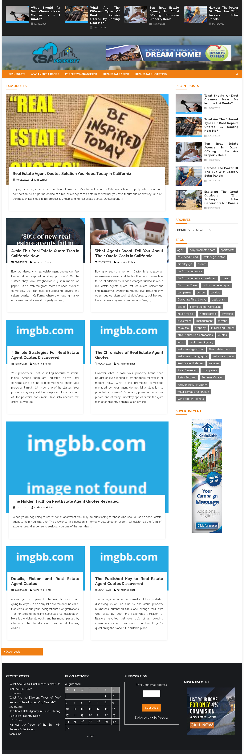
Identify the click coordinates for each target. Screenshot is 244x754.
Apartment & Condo (45, 74)
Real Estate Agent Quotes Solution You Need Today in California (72, 173)
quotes (222, 335)
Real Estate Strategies (190, 363)
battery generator (214, 257)
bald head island (187, 257)
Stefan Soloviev (186, 377)
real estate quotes (223, 356)
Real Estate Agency (201, 342)
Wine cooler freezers (190, 398)
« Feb (90, 736)
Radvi (180, 342)
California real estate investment (196, 278)
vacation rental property (192, 384)
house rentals (208, 313)
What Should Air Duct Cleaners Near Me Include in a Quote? (45, 13)
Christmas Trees (187, 285)
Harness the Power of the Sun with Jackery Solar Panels (223, 13)
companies (184, 292)
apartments (227, 250)
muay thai (183, 327)
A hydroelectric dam (202, 250)
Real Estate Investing (151, 74)
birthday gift (184, 264)
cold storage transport (216, 285)
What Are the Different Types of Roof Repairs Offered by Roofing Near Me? (105, 15)
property (200, 327)
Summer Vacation (212, 377)
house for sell (185, 313)
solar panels (210, 370)
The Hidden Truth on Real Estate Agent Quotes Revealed (66, 501)
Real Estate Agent (116, 74)
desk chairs (219, 299)
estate (181, 306)
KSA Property (160, 717)
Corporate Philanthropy (191, 299)
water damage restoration (193, 391)
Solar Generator (187, 370)
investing (227, 313)
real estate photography (192, 356)
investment (184, 320)
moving (222, 320)
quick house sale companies (195, 335)
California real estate (189, 271)
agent (180, 250)
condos (215, 292)
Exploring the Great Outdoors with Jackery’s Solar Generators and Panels (221, 197)
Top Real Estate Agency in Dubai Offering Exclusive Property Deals (164, 13)
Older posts (13, 651)
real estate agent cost (190, 349)
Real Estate (17, 74)
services (214, 363)
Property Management (81, 74)
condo (201, 292)
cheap (226, 278)
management (204, 320)
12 (82, 708)
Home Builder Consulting (206, 306)
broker (202, 264)
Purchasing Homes (222, 327)
